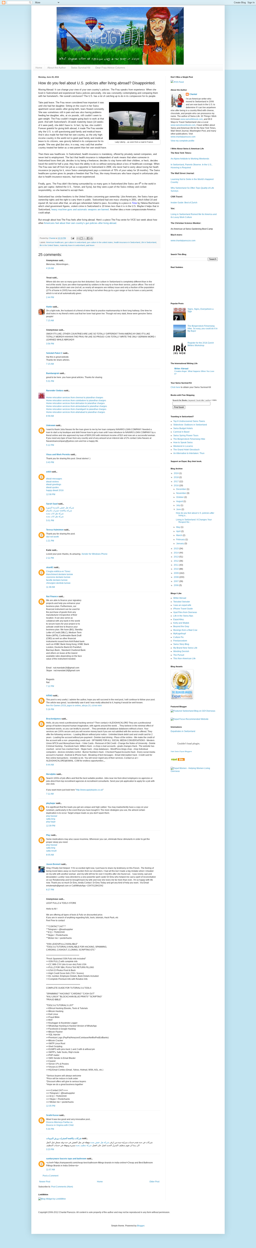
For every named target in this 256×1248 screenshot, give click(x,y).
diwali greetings (53, 484)
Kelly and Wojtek (181, 623)
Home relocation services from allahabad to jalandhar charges (75, 412)
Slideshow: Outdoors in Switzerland (190, 424)
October (180, 497)
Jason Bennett (53, 864)
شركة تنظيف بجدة (84, 1145)
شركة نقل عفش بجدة (99, 1142)
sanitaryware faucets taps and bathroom (66, 1158)
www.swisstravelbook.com (183, 125)
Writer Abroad (181, 368)
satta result (51, 851)
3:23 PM (50, 1149)
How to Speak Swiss (183, 442)
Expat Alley (178, 619)
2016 (176, 485)
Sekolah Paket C (54, 353)
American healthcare (55, 242)
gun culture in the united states (100, 242)
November (181, 493)
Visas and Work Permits (58, 454)
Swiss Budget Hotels (183, 428)
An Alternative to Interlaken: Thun (188, 453)
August (179, 501)
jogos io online (74, 705)
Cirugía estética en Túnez (58, 571)
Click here (175, 387)
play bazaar (51, 816)
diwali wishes (52, 481)
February (180, 539)
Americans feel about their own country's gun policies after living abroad (80, 223)
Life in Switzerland (148, 242)
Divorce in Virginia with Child (59, 1125)
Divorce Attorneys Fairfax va (59, 1122)
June (178, 509)
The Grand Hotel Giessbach (186, 449)
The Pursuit (178, 655)
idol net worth (52, 537)
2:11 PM (50, 558)
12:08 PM (50, 494)
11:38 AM (50, 587)
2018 (176, 477)
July (178, 505)
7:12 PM (50, 686)
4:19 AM (50, 268)
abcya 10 (86, 705)
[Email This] (78, 238)
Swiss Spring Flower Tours (185, 435)
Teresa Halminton (55, 530)
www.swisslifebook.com (191, 119)
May (178, 527)
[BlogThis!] (81, 238)
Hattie (49, 307)
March (179, 535)
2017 (176, 481)
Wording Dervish (181, 651)
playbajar (50, 803)
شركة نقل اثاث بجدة (55, 513)
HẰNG (49, 695)
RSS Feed (178, 82)
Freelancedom (180, 641)
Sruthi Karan (52, 1115)
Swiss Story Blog (181, 644)
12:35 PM (50, 1106)
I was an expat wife (182, 605)
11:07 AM (50, 1169)
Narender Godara (54, 390)
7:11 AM (50, 794)
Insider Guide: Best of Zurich (184, 202)
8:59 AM (50, 416)
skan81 (49, 567)
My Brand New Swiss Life (185, 648)
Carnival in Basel (181, 432)
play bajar (51, 822)
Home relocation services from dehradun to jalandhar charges (75, 403)
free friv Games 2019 (56, 705)
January (180, 543)
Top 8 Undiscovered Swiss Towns (189, 421)
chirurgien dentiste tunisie (58, 583)
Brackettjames (53, 719)
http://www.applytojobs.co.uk (89, 790)
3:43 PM (50, 462)
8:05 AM (50, 855)
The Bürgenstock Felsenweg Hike (189, 439)
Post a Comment (50, 1175)
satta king (50, 819)
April (178, 531)
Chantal (193, 94)
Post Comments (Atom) (62, 1186)
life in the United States (49, 245)
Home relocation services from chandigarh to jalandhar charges (76, 409)
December (181, 489)
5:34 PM (50, 1129)
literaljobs (51, 774)
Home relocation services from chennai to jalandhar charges (74, 397)
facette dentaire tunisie (57, 580)
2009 (176, 573)
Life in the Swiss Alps (183, 616)
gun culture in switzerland (75, 242)
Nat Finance (52, 596)
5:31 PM (50, 381)
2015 (176, 548)
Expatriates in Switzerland (183, 731)
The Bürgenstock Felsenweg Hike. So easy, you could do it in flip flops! (203, 328)
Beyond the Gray (181, 626)
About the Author (56, 67)
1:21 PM (50, 541)
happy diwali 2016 (55, 490)
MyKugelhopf (179, 633)
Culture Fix (178, 637)
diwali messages (54, 478)
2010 (176, 569)
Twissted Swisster (181, 601)
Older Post (154, 1181)
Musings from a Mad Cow (185, 630)
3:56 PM (50, 343)
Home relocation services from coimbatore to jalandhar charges (76, 400)
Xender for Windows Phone (94, 554)
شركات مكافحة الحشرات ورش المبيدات (64, 1138)
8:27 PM (50, 889)
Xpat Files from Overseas (185, 612)
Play (48, 835)
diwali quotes (52, 487)
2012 (176, 561)
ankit (48, 472)
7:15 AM (50, 320)
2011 (176, 565)
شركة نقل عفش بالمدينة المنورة (60, 507)
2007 (176, 581)
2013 (176, 557)
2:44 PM (50, 297)
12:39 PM (50, 826)
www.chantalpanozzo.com (183, 137)
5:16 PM (50, 709)
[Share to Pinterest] (91, 238)
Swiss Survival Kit (80, 67)
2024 (176, 473)
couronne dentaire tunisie (58, 577)
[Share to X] (85, 238)
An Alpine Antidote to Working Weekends (190, 158)
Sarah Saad (52, 504)
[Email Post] (72, 238)
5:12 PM (50, 445)
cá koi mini (97, 705)
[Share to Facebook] (88, 238)
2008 (176, 577)
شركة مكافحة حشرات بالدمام (59, 510)
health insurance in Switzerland (127, 242)
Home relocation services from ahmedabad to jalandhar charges (76, 406)
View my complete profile (182, 141)
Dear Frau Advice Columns (110, 67)
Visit (181, 751)
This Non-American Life (184, 658)
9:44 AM (50, 765)
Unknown (50, 425)
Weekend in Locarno (183, 446)
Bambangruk (52, 373)
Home (39, 67)
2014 (176, 553)
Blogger (140, 1225)
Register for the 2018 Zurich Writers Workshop (201, 344)
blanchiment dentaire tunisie (59, 574)
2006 (176, 585)
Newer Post (44, 1181)
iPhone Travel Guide (183, 608)
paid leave (90, 245)
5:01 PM (50, 520)
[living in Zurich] (178, 760)
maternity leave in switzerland (72, 245)
